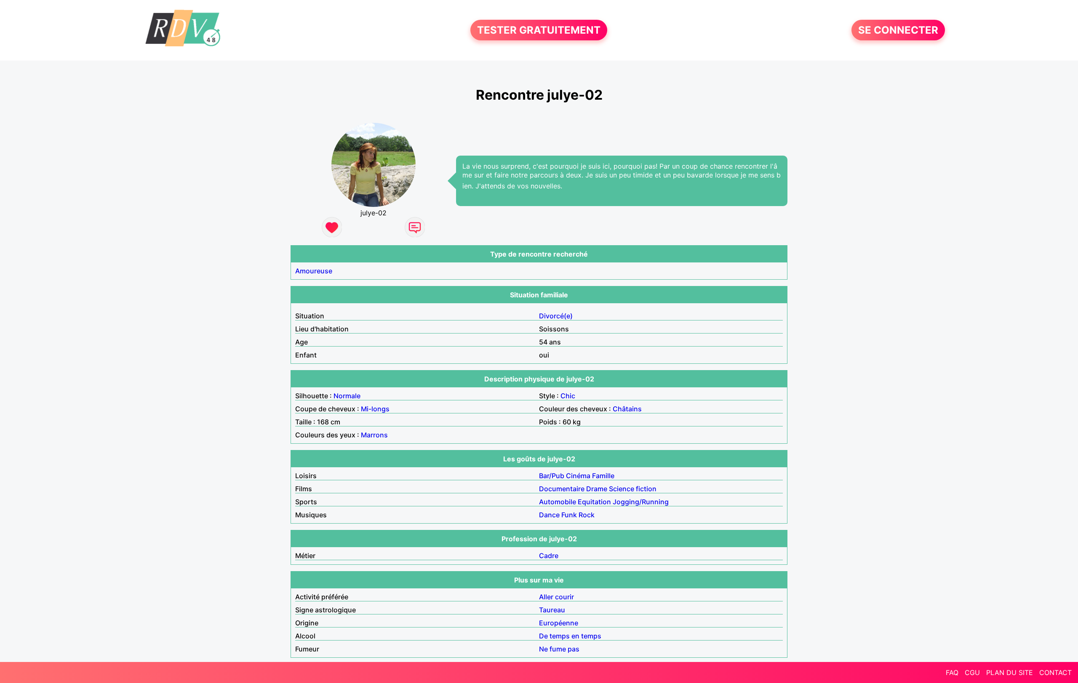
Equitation (594, 502)
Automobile (557, 502)
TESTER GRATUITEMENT (538, 30)
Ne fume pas (559, 649)
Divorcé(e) (556, 316)
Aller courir (556, 597)
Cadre (548, 555)
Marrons (374, 435)
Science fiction (632, 488)
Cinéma (578, 475)
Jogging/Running (641, 502)
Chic (567, 396)
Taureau (552, 610)
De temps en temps (570, 636)
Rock (587, 515)
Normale (347, 396)
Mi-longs (375, 409)
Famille (603, 475)
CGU (972, 672)
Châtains (627, 409)
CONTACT (1055, 672)
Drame (596, 488)
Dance (549, 515)
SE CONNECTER (898, 30)
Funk (569, 515)
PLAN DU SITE (1009, 672)
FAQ (952, 672)
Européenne (558, 623)
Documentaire (561, 488)
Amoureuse (313, 271)
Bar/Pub (551, 475)
